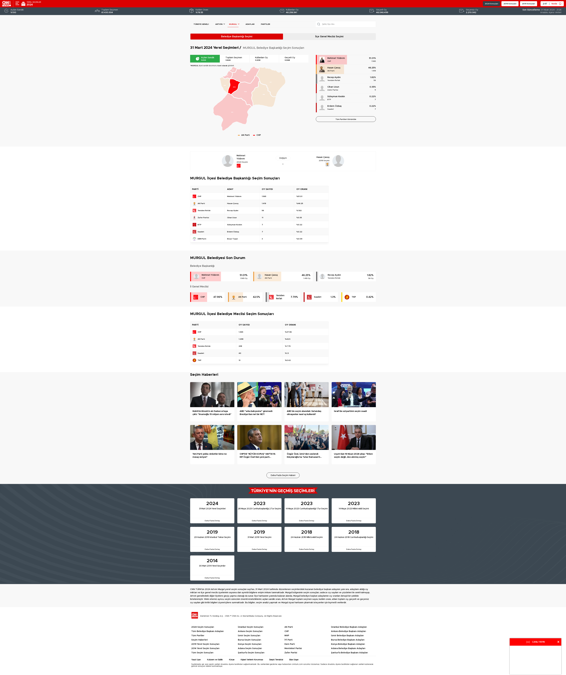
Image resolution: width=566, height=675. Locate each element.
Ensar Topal (232, 239)
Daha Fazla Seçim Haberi (283, 475)
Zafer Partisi (332, 90)
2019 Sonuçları (510, 4)
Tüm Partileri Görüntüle (345, 119)
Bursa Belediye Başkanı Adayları (348, 640)
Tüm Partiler (197, 636)
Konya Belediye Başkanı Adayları (348, 644)
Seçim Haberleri (199, 640)
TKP (354, 297)
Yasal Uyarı (196, 660)
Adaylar (250, 24)
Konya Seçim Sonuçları (249, 644)
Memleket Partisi (293, 648)
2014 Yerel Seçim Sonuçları (205, 648)
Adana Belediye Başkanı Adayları (348, 648)
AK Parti (330, 71)
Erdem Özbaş (334, 106)
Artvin (219, 24)
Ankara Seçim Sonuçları (250, 631)
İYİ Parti (288, 640)
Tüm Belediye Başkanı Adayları (207, 631)
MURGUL (233, 24)
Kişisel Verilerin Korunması (252, 660)
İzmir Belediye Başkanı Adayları (347, 636)
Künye (231, 660)
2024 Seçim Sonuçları (202, 627)
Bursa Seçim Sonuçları (249, 640)
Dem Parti (289, 644)
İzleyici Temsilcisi (276, 660)
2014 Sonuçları (528, 4)
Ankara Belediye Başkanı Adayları (348, 631)
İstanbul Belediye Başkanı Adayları (349, 627)
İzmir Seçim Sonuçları (249, 636)
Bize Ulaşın (293, 660)
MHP (286, 636)
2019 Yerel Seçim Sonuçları (205, 644)
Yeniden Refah (333, 80)
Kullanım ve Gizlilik (215, 660)
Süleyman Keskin (336, 97)
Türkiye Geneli (201, 24)
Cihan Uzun (333, 87)
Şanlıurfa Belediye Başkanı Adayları (349, 653)
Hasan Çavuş (333, 68)
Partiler (265, 24)
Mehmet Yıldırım (336, 58)
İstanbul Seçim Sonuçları (250, 627)
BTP (329, 99)
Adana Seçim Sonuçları (250, 648)
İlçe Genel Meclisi (329, 36)
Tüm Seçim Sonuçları (202, 653)
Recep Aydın (334, 77)
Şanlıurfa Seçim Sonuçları (251, 653)
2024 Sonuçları (491, 4)
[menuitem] (232, 111)
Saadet (330, 109)
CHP (329, 61)
